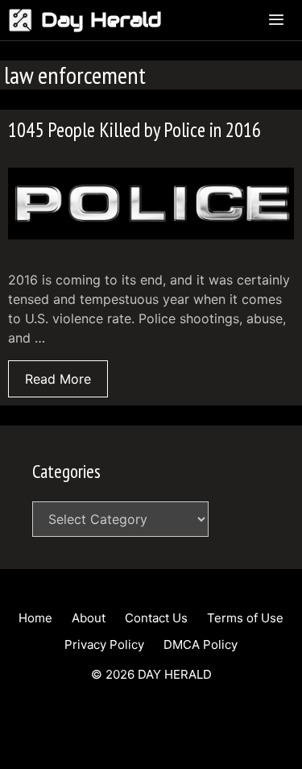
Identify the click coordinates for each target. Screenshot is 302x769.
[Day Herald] (24, 20)
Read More (58, 379)
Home (35, 618)
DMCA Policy (200, 644)
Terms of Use (245, 618)
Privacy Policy (104, 644)
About (88, 618)
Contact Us (156, 618)
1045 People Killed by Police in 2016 (134, 130)
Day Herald (101, 19)
